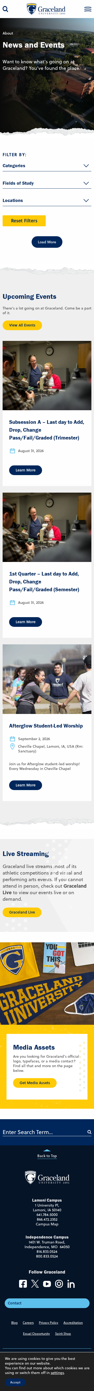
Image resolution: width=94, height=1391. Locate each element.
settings (57, 1372)
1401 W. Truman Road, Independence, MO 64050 (47, 1244)
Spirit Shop (63, 1333)
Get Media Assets (35, 1082)
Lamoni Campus (47, 1200)
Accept (15, 1382)
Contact (14, 1303)
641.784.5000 (47, 1214)
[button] (87, 9)
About (8, 33)
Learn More (26, 470)
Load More (47, 242)
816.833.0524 (47, 1251)
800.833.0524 (47, 1256)
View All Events (22, 325)
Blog (14, 1322)
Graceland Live (22, 912)
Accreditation (73, 1322)
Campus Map (47, 1224)
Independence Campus (47, 1237)
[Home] (47, 1183)
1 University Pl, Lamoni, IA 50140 (47, 1208)
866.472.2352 (47, 1219)
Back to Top (47, 1155)
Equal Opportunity (36, 1333)
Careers (28, 1322)
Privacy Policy (48, 1322)
